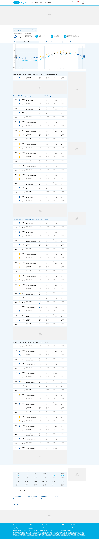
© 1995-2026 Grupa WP (17, 530)
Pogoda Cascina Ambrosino (45, 498)
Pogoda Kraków (30, 525)
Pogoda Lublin (44, 525)
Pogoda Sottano (57, 496)
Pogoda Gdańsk (44, 524)
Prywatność (35, 530)
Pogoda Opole (15, 527)
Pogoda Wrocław (16, 528)
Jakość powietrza (47, 2)
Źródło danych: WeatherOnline (66, 530)
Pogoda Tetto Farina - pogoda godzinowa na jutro (27, 96)
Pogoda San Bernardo (58, 493)
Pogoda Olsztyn (73, 525)
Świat (40, 2)
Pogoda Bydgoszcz (31, 524)
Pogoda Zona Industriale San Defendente (32, 499)
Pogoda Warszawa (74, 527)
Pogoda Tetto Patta (16, 493)
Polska (31, 2)
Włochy (21, 25)
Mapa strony (57, 530)
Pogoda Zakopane (31, 528)
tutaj (35, 537)
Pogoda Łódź (59, 525)
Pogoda (24, 3)
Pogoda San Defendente (59, 498)
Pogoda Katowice (74, 524)
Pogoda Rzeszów (45, 527)
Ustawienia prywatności (43, 530)
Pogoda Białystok (16, 524)
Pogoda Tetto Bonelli (44, 496)
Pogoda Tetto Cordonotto (17, 496)
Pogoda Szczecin (59, 527)
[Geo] (35, 30)
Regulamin (51, 530)
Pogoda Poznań (30, 527)
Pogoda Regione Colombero (32, 496)
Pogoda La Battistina (31, 493)
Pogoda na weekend (74, 41)
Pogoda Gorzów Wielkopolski (61, 524)
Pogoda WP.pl (15, 25)
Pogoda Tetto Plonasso (17, 498)
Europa (36, 2)
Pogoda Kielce (15, 525)
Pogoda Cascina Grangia (45, 493)
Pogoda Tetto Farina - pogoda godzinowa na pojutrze (28, 219)
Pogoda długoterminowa (50, 41)
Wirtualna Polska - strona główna (16, 2)
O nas (29, 530)
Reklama (24, 530)
